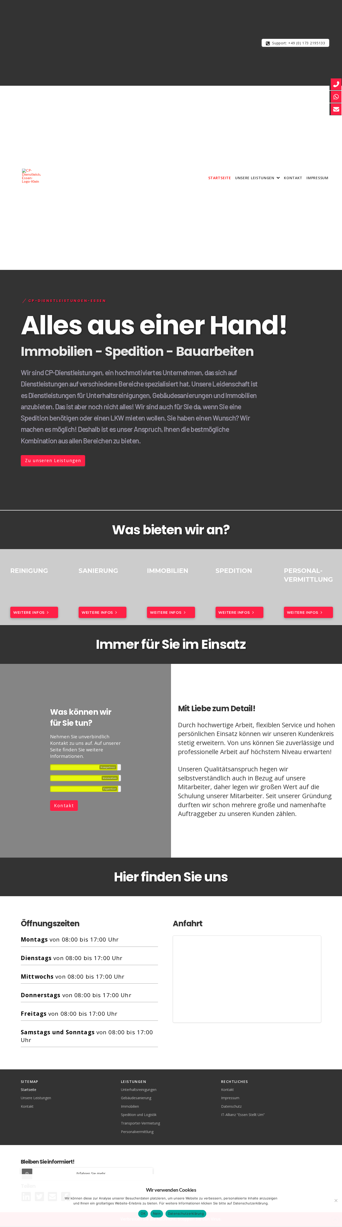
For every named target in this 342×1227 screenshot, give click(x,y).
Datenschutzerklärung (186, 1213)
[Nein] (335, 1200)
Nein (156, 1213)
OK (143, 1213)
